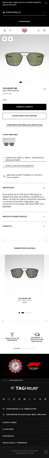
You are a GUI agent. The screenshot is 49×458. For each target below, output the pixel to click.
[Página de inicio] (24, 30)
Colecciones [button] (10, 422)
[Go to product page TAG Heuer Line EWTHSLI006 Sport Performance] (9, 144)
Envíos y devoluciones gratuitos (20, 166)
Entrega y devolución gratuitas (36, 339)
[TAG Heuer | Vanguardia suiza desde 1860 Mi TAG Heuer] (25, 388)
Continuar (32, 21)
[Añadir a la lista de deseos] (44, 89)
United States (12, 12)
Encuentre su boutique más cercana (26, 415)
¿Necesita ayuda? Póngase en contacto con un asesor (24, 176)
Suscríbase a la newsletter (21, 409)
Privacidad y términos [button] (15, 443)
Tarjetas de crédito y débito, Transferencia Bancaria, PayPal (25, 159)
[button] (38, 30)
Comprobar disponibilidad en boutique (24, 125)
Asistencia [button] (8, 436)
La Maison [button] (8, 429)
